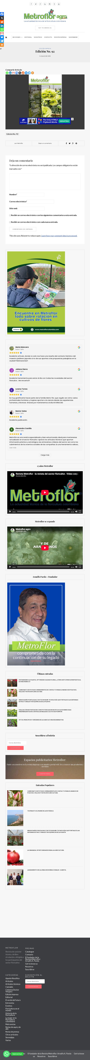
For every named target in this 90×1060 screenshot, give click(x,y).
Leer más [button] (12, 448)
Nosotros (38, 37)
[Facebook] (16, 73)
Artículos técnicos (12, 984)
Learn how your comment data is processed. (59, 236)
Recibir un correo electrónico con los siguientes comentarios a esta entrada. (44, 215)
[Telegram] (29, 73)
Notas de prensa (12, 1032)
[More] (32, 73)
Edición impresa (60, 37)
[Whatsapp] (7, 73)
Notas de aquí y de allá (13, 1028)
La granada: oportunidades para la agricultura (45, 850)
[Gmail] (13, 73)
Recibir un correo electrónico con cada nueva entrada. (34, 222)
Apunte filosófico (12, 978)
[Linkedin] (10, 73)
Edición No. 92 (12, 134)
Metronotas (10, 1024)
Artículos (9, 981)
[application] (45, 492)
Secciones (16, 37)
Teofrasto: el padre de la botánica (40, 811)
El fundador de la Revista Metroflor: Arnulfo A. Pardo (33, 959)
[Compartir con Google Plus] (73, 143)
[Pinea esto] (76, 143)
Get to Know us (45, 28)
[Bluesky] (26, 73)
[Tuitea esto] (70, 143)
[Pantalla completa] (80, 511)
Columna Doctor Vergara (12, 991)
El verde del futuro (13, 1000)
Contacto (48, 37)
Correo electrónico (18, 201)
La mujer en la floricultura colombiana (10, 1020)
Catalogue (29, 951)
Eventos (8, 1006)
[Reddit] (23, 73)
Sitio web (13, 208)
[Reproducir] (10, 511)
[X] (19, 73)
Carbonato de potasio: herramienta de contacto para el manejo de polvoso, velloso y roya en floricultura (52, 792)
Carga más (45, 455)
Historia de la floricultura (10, 1014)
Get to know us (31, 964)
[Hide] (1, 49)
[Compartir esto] (66, 143)
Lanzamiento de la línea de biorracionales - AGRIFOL (46, 870)
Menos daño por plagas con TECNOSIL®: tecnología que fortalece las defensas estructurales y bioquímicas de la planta (48, 700)
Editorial (28, 37)
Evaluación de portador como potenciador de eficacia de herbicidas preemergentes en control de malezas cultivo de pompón (45, 710)
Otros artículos (11, 1034)
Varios (8, 1040)
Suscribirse (73, 37)
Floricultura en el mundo (12, 1009)
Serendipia (9, 1037)
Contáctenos (45, 774)
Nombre (13, 194)
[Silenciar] (76, 511)
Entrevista (9, 1003)
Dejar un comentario (45, 143)
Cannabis (9, 987)
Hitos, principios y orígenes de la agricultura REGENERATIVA (41, 720)
